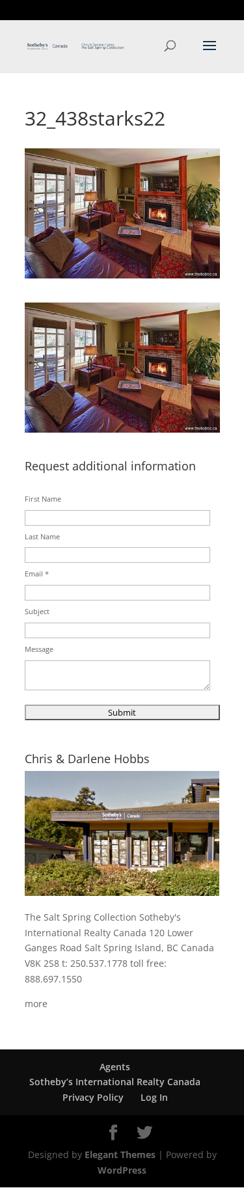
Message (39, 649)
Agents (115, 1066)
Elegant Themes (120, 1154)
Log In (154, 1097)
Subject (37, 611)
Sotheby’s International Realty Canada (114, 1081)
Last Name (42, 536)
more (36, 1003)
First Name (43, 499)
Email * (37, 573)
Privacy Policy (93, 1097)
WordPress (122, 1170)
